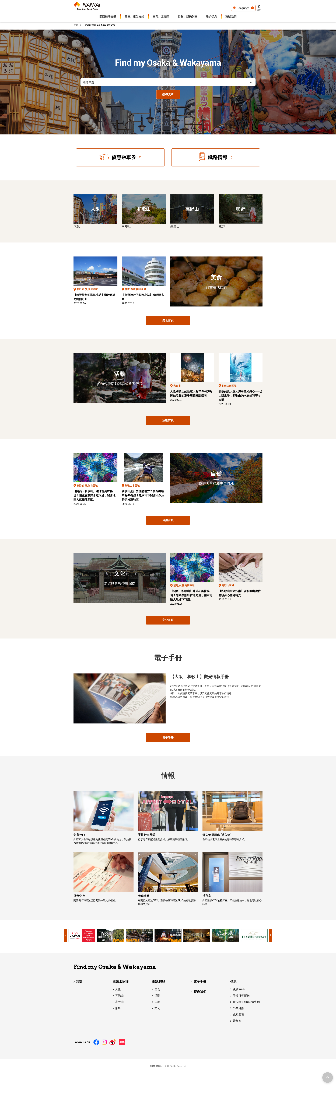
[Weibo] (112, 1042)
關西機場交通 (107, 16)
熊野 (118, 1008)
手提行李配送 (241, 995)
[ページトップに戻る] (327, 1077)
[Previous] (65, 935)
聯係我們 (200, 991)
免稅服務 (238, 1014)
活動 (157, 995)
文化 (157, 1008)
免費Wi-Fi (239, 989)
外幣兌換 (238, 1008)
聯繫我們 (231, 16)
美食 (157, 989)
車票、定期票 (161, 16)
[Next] (270, 935)
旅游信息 (211, 16)
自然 (157, 1002)
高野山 (119, 1002)
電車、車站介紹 (134, 16)
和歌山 (119, 995)
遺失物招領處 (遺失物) (247, 1002)
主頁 (76, 25)
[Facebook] (96, 1042)
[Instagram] (104, 1042)
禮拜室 (237, 1020)
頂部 (79, 981)
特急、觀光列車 (187, 16)
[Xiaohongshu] (122, 1042)
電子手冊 (200, 981)
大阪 (118, 989)
